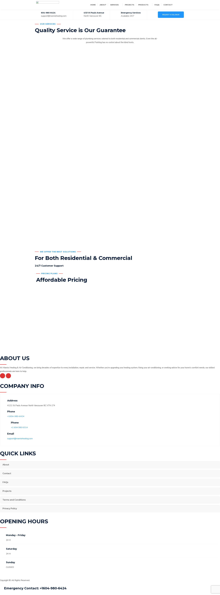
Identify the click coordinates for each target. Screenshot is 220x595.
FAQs (157, 5)
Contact (168, 5)
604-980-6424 (48, 13)
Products (143, 5)
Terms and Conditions (14, 500)
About (103, 5)
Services (114, 5)
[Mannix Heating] (47, 4)
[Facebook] (177, 4)
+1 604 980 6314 (19, 427)
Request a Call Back (170, 15)
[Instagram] (181, 4)
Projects (129, 5)
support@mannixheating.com (53, 16)
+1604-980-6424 (15, 416)
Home (93, 5)
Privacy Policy (10, 508)
